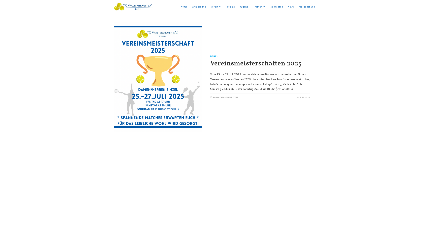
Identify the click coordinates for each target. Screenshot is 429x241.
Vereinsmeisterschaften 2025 (256, 63)
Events (214, 56)
